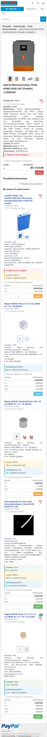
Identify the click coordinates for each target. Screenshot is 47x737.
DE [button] (42, 9)
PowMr (14, 107)
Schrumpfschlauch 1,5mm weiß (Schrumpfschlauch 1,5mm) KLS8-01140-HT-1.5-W (19, 504)
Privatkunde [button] (30, 9)
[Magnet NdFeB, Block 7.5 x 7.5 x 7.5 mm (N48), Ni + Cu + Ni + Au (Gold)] (41, 615)
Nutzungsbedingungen (25, 736)
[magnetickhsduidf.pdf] (41, 619)
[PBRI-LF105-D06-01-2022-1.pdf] (41, 196)
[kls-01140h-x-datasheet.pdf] (41, 502)
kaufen (39, 173)
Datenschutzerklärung (8, 736)
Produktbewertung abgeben (31, 184)
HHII (14, 345)
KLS (14, 539)
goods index (6, 731)
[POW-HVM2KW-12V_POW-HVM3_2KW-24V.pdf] (42, 101)
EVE (14, 242)
